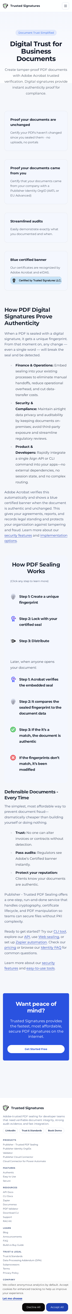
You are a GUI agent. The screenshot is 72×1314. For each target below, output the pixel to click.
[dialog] (36, 1297)
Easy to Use (9, 1176)
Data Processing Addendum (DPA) (22, 1260)
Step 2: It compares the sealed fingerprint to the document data (40, 707)
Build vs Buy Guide (13, 1245)
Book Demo (55, 1130)
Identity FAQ (51, 948)
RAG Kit (7, 1221)
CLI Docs (8, 1196)
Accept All (57, 1307)
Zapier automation (31, 942)
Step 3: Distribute (34, 641)
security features (18, 535)
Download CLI (11, 1212)
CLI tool (60, 931)
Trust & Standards (32, 1130)
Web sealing (48, 937)
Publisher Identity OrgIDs (17, 1148)
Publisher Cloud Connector (18, 1157)
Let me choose (12, 1298)
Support (7, 1217)
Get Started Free (36, 1049)
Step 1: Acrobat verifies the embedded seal (38, 682)
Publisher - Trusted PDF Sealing (20, 1144)
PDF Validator (10, 1208)
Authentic (8, 1172)
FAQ (5, 1240)
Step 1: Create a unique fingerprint (39, 599)
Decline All (33, 1307)
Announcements (12, 1236)
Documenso (10, 1204)
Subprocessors (11, 1264)
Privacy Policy (11, 1272)
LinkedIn (10, 1130)
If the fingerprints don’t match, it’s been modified (39, 764)
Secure (7, 1180)
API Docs (8, 1192)
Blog (5, 1232)
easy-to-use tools (40, 968)
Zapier (6, 1200)
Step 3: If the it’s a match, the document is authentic (40, 736)
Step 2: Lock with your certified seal (38, 622)
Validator (8, 1152)
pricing (10, 948)
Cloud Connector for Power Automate (24, 1161)
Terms (6, 1268)
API (27, 937)
